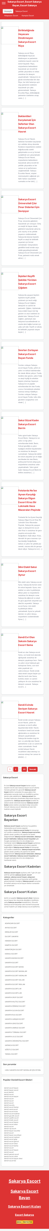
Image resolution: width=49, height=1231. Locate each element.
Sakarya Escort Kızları (14, 980)
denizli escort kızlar (11, 1111)
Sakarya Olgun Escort (14, 1010)
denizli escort (9, 1094)
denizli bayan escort (11, 1090)
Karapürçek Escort (13, 949)
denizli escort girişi (10, 1139)
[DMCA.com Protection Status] (24, 1223)
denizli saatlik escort (11, 1118)
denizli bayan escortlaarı (12, 1135)
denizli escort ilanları (11, 1107)
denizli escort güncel (11, 1141)
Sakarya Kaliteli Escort (15, 1002)
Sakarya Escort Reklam (15, 984)
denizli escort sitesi (11, 1124)
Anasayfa (8, 11)
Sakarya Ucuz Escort (14, 1037)
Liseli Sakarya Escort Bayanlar (18, 1070)
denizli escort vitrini (11, 1156)
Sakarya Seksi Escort (14, 1023)
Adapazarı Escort (11, 16)
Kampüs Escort (28, 16)
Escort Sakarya (11, 936)
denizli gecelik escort (11, 1116)
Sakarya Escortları (13, 993)
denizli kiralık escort (11, 1120)
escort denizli (9, 1092)
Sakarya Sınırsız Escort (15, 1028)
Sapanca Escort (12, 1045)
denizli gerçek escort (11, 1154)
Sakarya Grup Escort (14, 997)
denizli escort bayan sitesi (13, 1158)
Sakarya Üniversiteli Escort (17, 1041)
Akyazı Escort (11, 928)
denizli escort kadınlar (12, 1114)
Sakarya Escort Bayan (14, 967)
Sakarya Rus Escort (13, 1015)
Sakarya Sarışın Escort (15, 1019)
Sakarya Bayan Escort (14, 958)
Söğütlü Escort (12, 1050)
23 (24, 769)
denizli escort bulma (11, 1146)
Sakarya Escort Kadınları (16, 976)
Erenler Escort (11, 932)
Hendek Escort (11, 941)
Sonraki (32, 769)
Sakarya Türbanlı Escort (15, 1032)
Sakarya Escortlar (13, 989)
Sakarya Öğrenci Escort (15, 1006)
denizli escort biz (10, 1161)
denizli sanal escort (11, 1109)
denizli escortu (9, 1105)
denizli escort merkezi (12, 1137)
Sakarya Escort (21, 11)
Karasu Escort (11, 954)
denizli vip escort (10, 1128)
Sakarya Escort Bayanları (16, 971)
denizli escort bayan (11, 1088)
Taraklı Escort (11, 1054)
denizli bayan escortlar (12, 1131)
